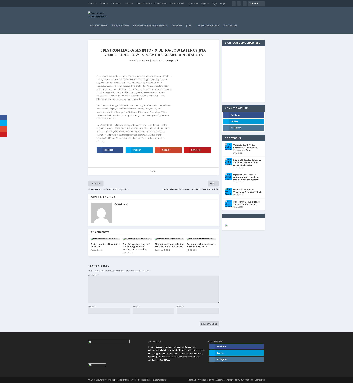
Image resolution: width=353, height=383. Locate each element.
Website (180, 306)
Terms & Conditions (244, 379)
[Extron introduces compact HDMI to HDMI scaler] (201, 239)
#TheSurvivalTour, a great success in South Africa (246, 203)
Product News (120, 25)
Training (176, 25)
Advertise (104, 3)
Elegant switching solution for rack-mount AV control (169, 245)
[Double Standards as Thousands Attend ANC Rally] (228, 191)
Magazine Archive (208, 25)
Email (136, 306)
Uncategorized (171, 60)
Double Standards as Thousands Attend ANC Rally (247, 190)
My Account (192, 3)
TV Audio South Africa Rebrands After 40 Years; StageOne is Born (245, 147)
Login (214, 3)
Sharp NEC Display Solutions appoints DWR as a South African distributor (247, 162)
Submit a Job (160, 3)
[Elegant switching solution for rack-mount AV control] (169, 239)
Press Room (230, 25)
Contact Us (116, 3)
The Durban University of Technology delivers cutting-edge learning (136, 246)
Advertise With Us (206, 379)
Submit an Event (177, 3)
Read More (165, 360)
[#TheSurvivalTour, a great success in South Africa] (228, 203)
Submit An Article (144, 3)
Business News (98, 25)
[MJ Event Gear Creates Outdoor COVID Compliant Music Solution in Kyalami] (228, 176)
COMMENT (93, 275)
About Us (92, 3)
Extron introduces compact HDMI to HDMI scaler (201, 245)
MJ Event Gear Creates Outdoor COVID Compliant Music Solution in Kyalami (246, 177)
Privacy (229, 379)
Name (91, 306)
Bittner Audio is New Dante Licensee (105, 245)
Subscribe (129, 3)
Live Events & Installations (150, 25)
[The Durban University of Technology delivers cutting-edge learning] (137, 239)
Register (205, 3)
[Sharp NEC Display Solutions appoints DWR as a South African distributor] (228, 161)
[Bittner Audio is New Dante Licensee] (105, 239)
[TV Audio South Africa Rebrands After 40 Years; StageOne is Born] (228, 146)
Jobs (188, 25)
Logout (223, 3)
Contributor (144, 60)
